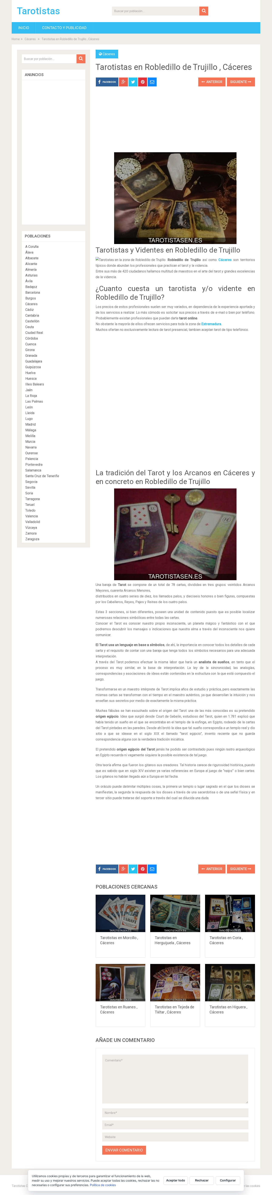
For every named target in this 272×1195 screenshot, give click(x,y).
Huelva (30, 373)
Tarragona (32, 499)
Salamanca (33, 470)
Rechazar (202, 1180)
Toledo (30, 510)
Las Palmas (34, 401)
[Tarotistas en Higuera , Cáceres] (230, 982)
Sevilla (30, 487)
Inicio (23, 27)
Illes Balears (34, 384)
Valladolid (32, 522)
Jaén (29, 390)
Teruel (29, 505)
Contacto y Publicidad (64, 27)
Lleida (29, 413)
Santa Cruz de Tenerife (42, 476)
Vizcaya (31, 528)
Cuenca (30, 344)
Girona (30, 350)
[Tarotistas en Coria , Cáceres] (230, 913)
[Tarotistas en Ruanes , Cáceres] (121, 982)
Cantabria (32, 315)
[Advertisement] (175, 122)
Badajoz (31, 287)
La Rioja (31, 396)
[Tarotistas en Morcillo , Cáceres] (121, 913)
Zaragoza (32, 539)
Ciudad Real (34, 333)
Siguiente (239, 82)
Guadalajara (33, 361)
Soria (29, 493)
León (29, 407)
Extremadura (211, 324)
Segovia (31, 482)
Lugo (29, 419)
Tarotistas (38, 11)
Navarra (31, 447)
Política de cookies (103, 1185)
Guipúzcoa (33, 367)
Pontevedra (33, 465)
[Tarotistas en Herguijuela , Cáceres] (175, 913)
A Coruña (31, 247)
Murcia (30, 442)
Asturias (31, 275)
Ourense (31, 453)
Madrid (30, 424)
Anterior (213, 82)
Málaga (30, 430)
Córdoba (31, 338)
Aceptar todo (175, 1180)
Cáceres (30, 39)
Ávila (29, 281)
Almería (31, 270)
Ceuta (29, 327)
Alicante (31, 264)
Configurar (228, 1180)
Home (16, 39)
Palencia (31, 459)
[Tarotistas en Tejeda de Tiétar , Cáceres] (175, 982)
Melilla (30, 436)
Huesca (31, 379)
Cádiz (29, 310)
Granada (31, 356)
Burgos (30, 298)
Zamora (31, 533)
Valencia (31, 516)
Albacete (31, 258)
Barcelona (32, 293)
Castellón (32, 321)
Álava (29, 252)
